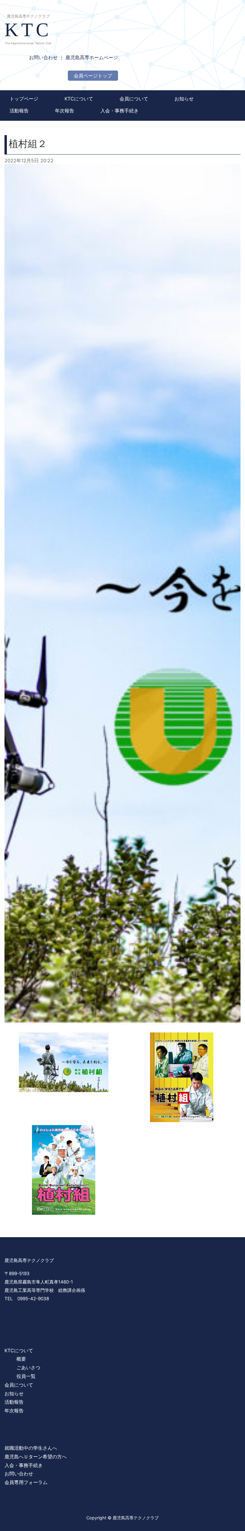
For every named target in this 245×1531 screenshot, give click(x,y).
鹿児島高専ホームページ (91, 57)
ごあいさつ (28, 1367)
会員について (134, 99)
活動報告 (19, 111)
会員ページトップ (93, 76)
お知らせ (184, 99)
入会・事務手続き (119, 111)
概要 (21, 1359)
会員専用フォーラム (26, 1482)
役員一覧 (26, 1376)
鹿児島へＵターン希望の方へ (35, 1457)
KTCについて (79, 99)
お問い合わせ (43, 57)
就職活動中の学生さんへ (30, 1448)
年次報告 (64, 111)
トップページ (24, 99)
